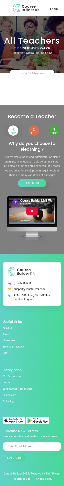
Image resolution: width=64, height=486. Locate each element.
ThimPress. (53, 473)
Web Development (12, 376)
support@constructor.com (29, 289)
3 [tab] (54, 130)
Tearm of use (22, 478)
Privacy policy (43, 478)
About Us (7, 328)
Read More (32, 183)
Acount (6, 334)
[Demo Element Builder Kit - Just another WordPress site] (26, 8)
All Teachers (9, 340)
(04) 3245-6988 (23, 283)
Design (6, 382)
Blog (5, 353)
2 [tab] (33, 130)
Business (17, 388)
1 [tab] (13, 130)
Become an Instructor (14, 346)
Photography (10, 395)
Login (54, 9)
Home (23, 73)
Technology (9, 401)
